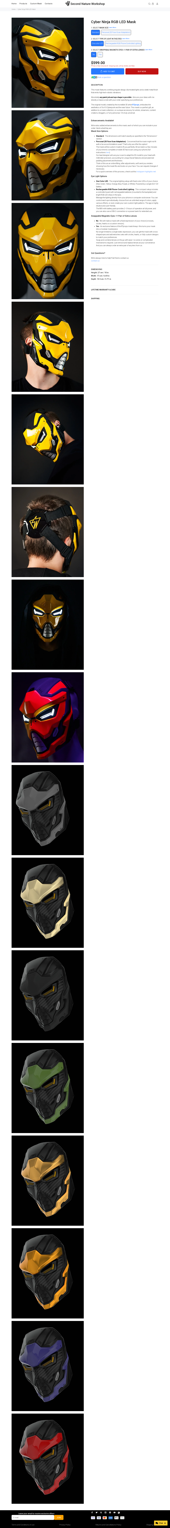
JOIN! (59, 1518)
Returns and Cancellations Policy (108, 1525)
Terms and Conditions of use (23, 1525)
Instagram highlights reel (146, 172)
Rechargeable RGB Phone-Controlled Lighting (123, 43)
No (94, 54)
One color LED (97, 43)
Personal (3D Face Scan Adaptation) (116, 32)
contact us (95, 261)
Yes (100, 54)
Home (13, 9)
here (107, 152)
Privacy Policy (64, 1525)
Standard (95, 32)
